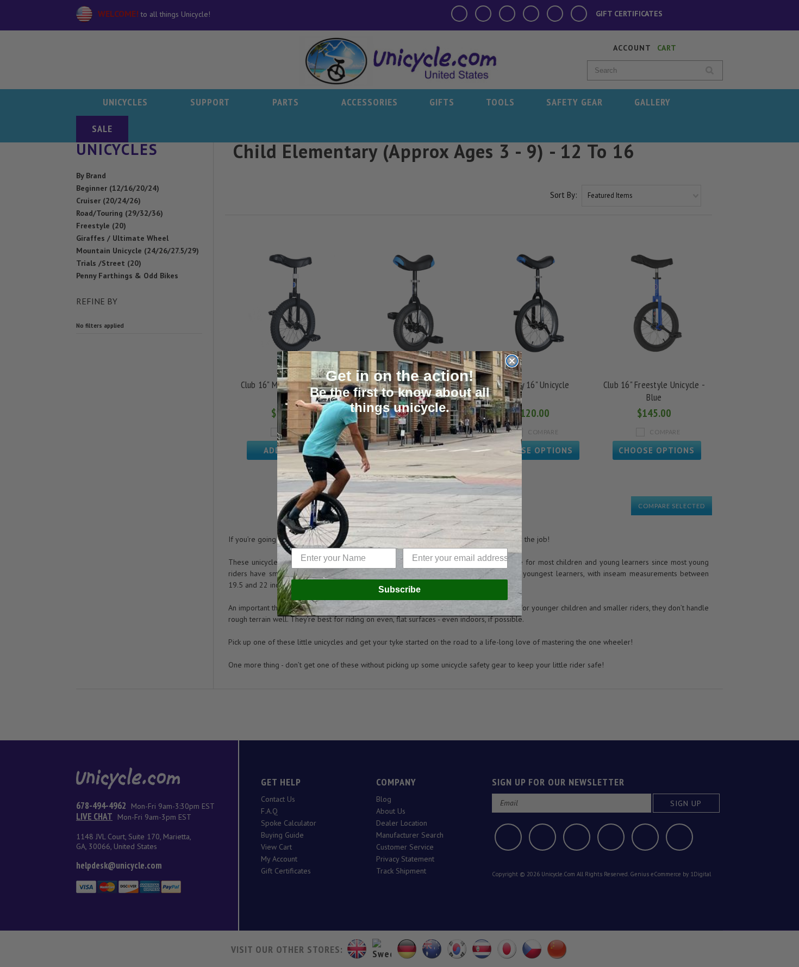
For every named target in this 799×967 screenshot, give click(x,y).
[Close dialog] (512, 360)
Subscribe (399, 589)
